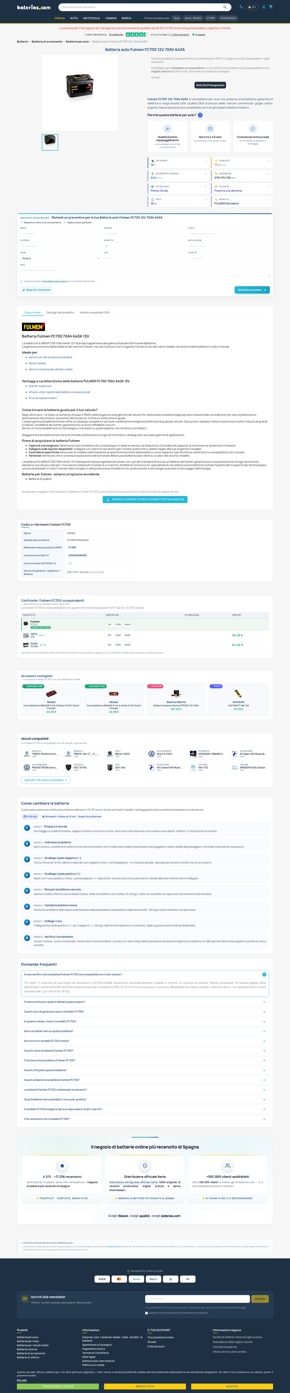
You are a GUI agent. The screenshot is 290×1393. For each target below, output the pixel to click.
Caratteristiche (228, 18)
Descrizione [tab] (33, 312)
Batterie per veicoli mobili (33, 1345)
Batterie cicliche (27, 1349)
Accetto (232, 1386)
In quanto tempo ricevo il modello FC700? (50, 1021)
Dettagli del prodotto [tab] (60, 312)
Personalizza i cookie (58, 1386)
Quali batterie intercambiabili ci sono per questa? (55, 1099)
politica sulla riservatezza (98, 1361)
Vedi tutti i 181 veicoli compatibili (43, 780)
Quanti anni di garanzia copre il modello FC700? (54, 1011)
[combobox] (144, 7)
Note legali (88, 1357)
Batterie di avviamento (31, 1353)
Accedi (152, 1342)
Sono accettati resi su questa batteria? (48, 1031)
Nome (23, 228)
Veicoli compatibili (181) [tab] (95, 312)
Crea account (156, 1346)
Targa (176, 18)
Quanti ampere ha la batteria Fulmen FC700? (52, 1080)
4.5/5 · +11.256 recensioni (62, 1177)
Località (192, 252)
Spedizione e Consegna (97, 1345)
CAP (106, 252)
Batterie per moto (28, 1341)
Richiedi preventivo (250, 289)
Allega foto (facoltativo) (38, 289)
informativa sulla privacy (54, 281)
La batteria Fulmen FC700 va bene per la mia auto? (55, 1089)
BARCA (126, 18)
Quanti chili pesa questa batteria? (45, 1070)
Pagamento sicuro (93, 1349)
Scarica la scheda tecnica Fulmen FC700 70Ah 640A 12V (145, 500)
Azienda (108, 228)
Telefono (24, 240)
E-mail (191, 228)
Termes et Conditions (95, 1353)
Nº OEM (211, 18)
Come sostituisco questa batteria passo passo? (54, 1002)
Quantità (108, 240)
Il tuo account (159, 1330)
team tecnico (113, 1246)
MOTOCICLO (91, 18)
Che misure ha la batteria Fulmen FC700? (49, 1060)
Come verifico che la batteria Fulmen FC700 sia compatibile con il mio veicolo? (73, 974)
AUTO (74, 18)
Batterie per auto (27, 1337)
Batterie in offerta (28, 1357)
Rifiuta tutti (145, 1386)
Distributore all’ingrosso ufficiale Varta (133, 1182)
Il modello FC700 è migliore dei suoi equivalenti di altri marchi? (63, 1109)
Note (22, 265)
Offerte (60, 18)
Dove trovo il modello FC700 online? (46, 1041)
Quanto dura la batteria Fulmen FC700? (48, 1050)
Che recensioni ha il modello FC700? (47, 1119)
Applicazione (195, 240)
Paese (23, 252)
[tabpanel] (145, 409)
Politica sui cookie (93, 1365)
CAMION (110, 18)
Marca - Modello (193, 18)
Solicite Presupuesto (210, 85)
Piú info (22, 1380)
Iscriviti (260, 1299)
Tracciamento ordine (161, 1337)
